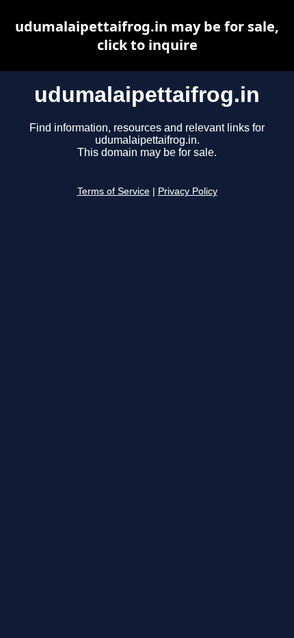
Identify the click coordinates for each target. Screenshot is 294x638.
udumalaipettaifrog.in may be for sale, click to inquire (147, 35)
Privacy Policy (187, 191)
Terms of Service (113, 191)
